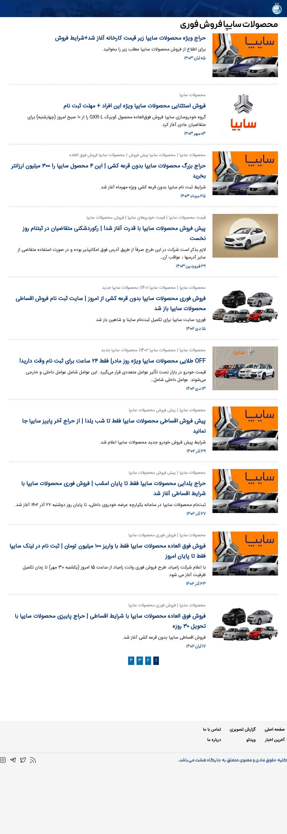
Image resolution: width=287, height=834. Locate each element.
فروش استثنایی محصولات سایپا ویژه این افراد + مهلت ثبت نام (135, 106)
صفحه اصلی (275, 729)
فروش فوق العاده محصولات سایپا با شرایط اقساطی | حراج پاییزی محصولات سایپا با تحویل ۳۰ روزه (110, 621)
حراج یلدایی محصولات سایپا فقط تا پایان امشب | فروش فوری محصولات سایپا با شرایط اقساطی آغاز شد (113, 488)
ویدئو (251, 739)
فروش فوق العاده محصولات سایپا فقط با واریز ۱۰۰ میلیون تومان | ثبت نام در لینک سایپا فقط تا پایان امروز (108, 551)
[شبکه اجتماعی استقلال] (23, 760)
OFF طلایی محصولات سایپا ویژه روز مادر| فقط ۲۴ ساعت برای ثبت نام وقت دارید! (112, 361)
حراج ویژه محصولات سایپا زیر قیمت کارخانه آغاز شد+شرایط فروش (130, 38)
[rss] (33, 760)
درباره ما (214, 739)
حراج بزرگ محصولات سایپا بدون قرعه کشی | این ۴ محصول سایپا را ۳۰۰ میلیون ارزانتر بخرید (108, 171)
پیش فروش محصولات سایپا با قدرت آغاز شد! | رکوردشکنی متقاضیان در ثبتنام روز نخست (114, 233)
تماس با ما (212, 729)
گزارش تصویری (243, 729)
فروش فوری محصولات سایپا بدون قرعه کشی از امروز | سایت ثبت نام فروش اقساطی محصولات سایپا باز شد (111, 303)
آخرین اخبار (275, 739)
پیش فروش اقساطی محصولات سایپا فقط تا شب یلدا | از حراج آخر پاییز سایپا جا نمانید (114, 426)
